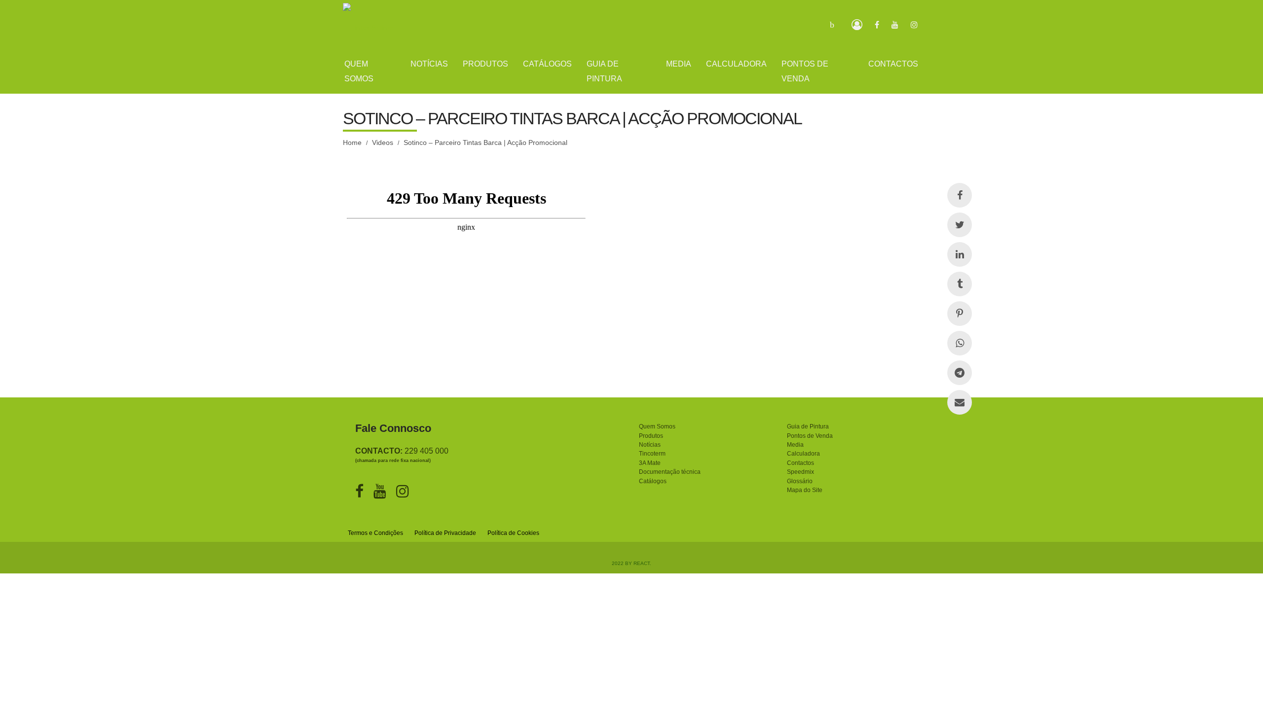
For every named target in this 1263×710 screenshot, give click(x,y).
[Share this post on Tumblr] (959, 284)
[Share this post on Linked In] (959, 254)
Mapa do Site (804, 490)
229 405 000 (426, 451)
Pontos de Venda (810, 435)
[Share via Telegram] (959, 372)
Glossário (800, 481)
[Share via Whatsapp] (959, 343)
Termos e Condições (375, 533)
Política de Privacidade (445, 533)
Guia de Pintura (808, 426)
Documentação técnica (670, 471)
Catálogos (653, 481)
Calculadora (803, 453)
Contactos (800, 463)
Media (795, 444)
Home (352, 142)
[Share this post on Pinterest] (959, 313)
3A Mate (650, 463)
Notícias (650, 444)
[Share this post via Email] (959, 402)
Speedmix (800, 471)
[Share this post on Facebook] (959, 195)
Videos (382, 142)
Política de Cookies (513, 533)
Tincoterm (652, 453)
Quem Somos (657, 426)
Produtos (651, 435)
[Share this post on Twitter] (959, 225)
